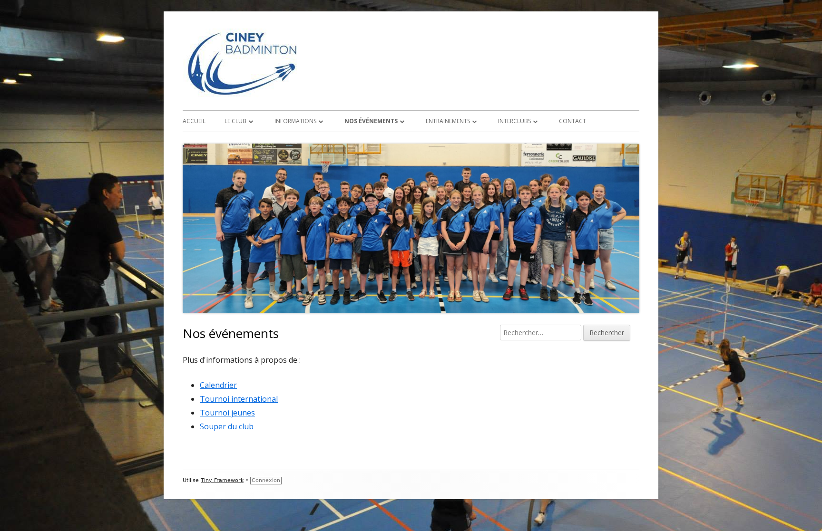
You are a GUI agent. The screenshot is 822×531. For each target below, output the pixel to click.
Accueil (194, 121)
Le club (235, 121)
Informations (295, 121)
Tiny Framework (222, 480)
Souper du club (227, 426)
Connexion (266, 480)
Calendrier (218, 385)
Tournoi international (239, 399)
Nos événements (371, 121)
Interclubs (514, 121)
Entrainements (448, 121)
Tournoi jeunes (227, 412)
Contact (572, 121)
